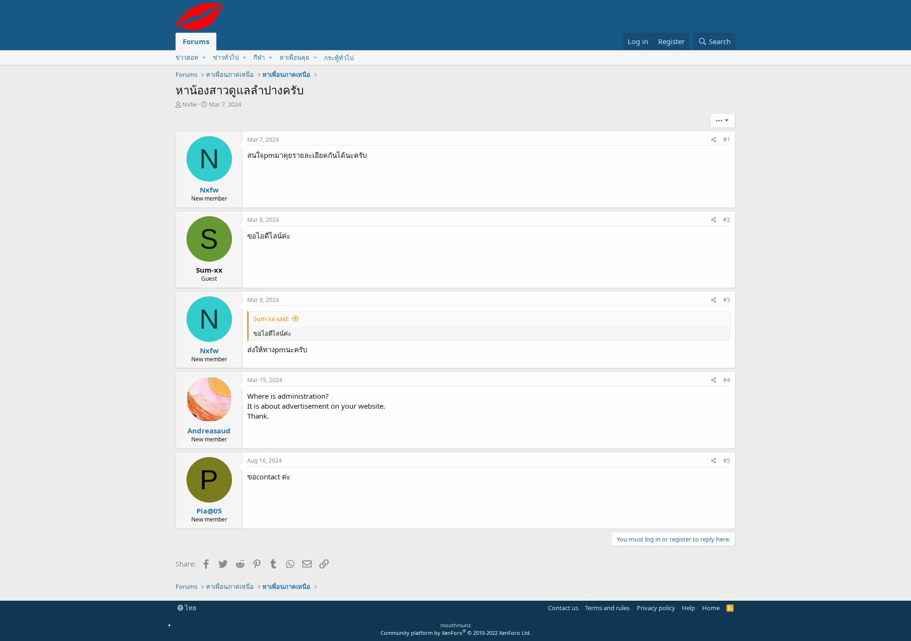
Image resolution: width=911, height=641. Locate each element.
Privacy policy (656, 608)
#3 (726, 300)
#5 (726, 461)
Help (688, 608)
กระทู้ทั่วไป (338, 58)
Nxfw (189, 104)
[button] (190, 57)
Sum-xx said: (271, 318)
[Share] (714, 140)
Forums (196, 41)
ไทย (190, 608)
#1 (726, 140)
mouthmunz (455, 625)
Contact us (563, 608)
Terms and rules (607, 608)
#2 (726, 220)
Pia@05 (209, 510)
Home (711, 608)
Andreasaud (209, 430)
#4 (726, 380)
